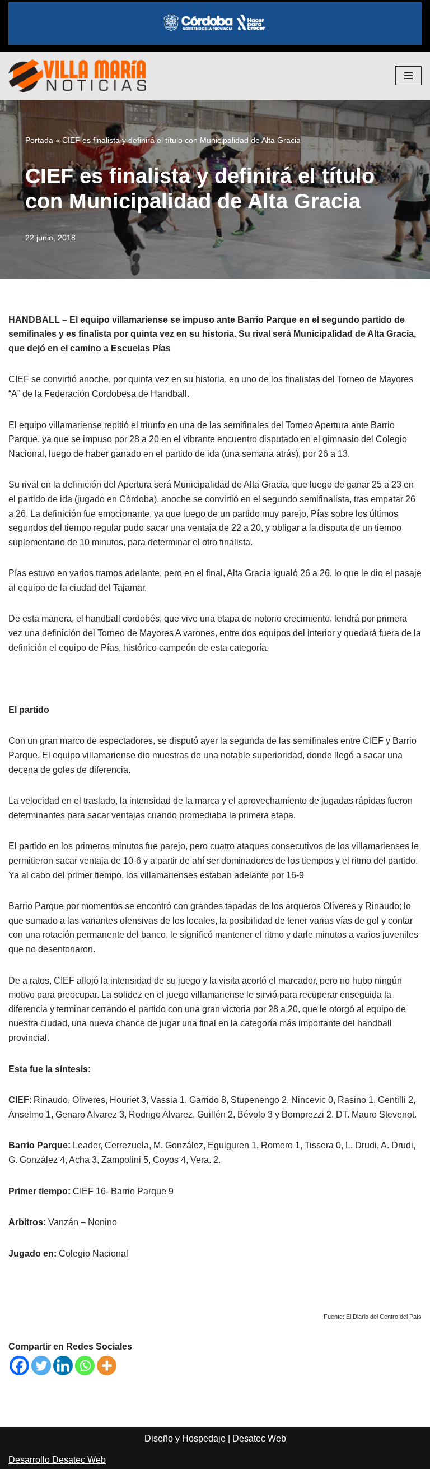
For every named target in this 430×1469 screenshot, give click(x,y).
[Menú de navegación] (408, 75)
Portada (39, 140)
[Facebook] (19, 1365)
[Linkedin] (63, 1365)
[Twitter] (41, 1365)
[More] (106, 1365)
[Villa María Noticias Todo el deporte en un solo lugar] (77, 75)
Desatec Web (259, 1438)
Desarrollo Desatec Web (57, 1460)
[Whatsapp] (85, 1365)
